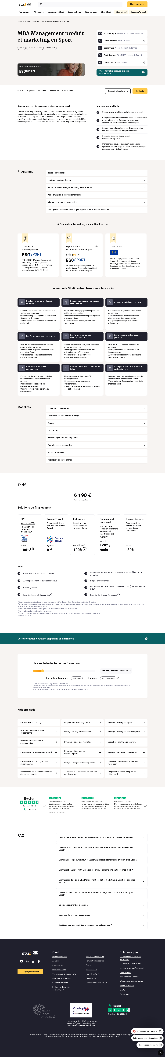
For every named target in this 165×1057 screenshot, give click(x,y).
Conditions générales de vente (64, 974)
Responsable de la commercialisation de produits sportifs (36, 773)
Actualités (56, 961)
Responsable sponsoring (30, 722)
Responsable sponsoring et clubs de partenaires (34, 762)
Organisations (74, 12)
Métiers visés (67, 91)
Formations (24, 12)
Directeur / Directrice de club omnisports (74, 752)
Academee (90, 970)
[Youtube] (21, 961)
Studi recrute (57, 965)
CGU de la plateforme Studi (62, 978)
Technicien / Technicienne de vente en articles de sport (80, 773)
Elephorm (89, 978)
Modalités (42, 91)
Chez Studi (106, 12)
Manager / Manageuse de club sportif (124, 731)
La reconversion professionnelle (132, 968)
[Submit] (41, 4)
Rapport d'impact (138, 12)
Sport (42, 21)
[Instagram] (33, 961)
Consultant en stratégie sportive (122, 742)
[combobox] (80, 4)
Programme (30, 91)
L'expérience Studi (56, 12)
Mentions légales (59, 970)
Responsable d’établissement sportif (36, 752)
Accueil (20, 21)
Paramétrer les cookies (95, 961)
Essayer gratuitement (30, 972)
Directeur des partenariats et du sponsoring (32, 731)
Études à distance (127, 986)
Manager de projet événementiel (78, 731)
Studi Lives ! (121, 12)
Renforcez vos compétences (131, 977)
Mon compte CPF (27, 523)
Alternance (38, 12)
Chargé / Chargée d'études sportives (79, 762)
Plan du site (124, 994)
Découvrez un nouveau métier (131, 981)
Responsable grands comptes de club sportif (122, 773)
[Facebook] (39, 961)
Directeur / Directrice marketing (77, 742)
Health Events (91, 974)
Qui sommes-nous (59, 956)
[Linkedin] (27, 961)
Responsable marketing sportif (77, 722)
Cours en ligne (125, 972)
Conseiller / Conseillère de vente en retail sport (123, 762)
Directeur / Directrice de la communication (31, 742)
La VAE (122, 990)
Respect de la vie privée (95, 956)
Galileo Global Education (95, 983)
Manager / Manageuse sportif (120, 722)
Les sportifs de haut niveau (130, 964)
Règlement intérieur (60, 983)
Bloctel (88, 965)
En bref (20, 91)
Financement (91, 12)
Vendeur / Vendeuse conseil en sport (123, 752)
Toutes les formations (31, 21)
